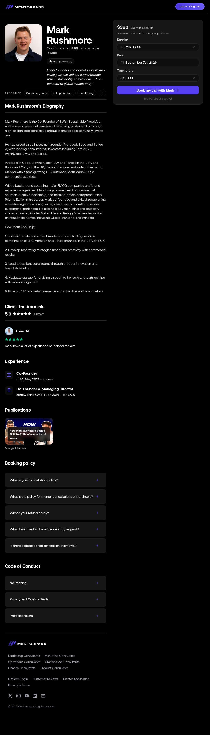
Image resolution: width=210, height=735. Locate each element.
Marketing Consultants (60, 655)
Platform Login (18, 679)
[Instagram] (18, 696)
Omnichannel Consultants (62, 662)
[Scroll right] (103, 93)
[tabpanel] (158, 62)
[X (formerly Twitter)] (10, 696)
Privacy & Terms (19, 685)
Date (120, 55)
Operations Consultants (24, 662)
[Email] (43, 696)
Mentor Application (76, 679)
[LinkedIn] (35, 696)
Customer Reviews (45, 679)
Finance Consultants (21, 668)
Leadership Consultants (24, 655)
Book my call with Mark (155, 90)
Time (120, 70)
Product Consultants (54, 668)
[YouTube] (27, 696)
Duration (122, 39)
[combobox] (158, 47)
